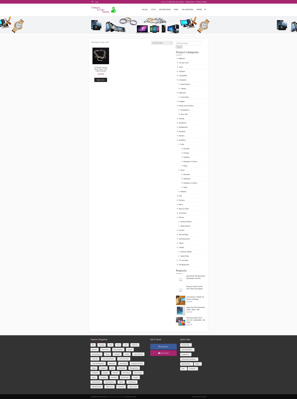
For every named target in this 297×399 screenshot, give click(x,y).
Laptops (183, 88)
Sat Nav (181, 230)
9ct (93, 345)
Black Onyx (105, 349)
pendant (114, 377)
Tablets (181, 247)
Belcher (94, 349)
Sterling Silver (109, 382)
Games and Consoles (186, 106)
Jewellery (182, 140)
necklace (103, 377)
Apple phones (185, 226)
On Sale (145, 10)
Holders (181, 136)
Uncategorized (184, 265)
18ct (118, 345)
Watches (183, 192)
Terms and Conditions (188, 359)
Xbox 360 (184, 114)
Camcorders (185, 97)
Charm (127, 354)
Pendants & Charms (190, 161)
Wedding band (96, 387)
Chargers (182, 71)
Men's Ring (126, 373)
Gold (182, 144)
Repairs (199, 10)
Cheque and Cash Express (115, 396)
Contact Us (185, 354)
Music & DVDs (184, 209)
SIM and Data (183, 234)
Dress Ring (123, 363)
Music (181, 204)
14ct (110, 345)
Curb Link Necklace (98, 363)
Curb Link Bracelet (108, 359)
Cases (181, 67)
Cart (183, 369)
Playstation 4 (185, 110)
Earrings (186, 153)
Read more (101, 80)
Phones (181, 217)
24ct (125, 345)
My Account (185, 345)
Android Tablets (186, 252)
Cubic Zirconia (138, 354)
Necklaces (187, 179)
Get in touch (164, 353)
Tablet (181, 243)
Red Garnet (124, 377)
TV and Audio (183, 260)
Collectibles (183, 76)
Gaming (181, 118)
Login (96, 2)
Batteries (182, 58)
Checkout (192, 369)
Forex (176, 10)
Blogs (197, 364)
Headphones (183, 127)
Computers (182, 80)
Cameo (130, 349)
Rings (185, 166)
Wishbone (121, 387)
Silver (183, 170)
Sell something (187, 10)
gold (112, 368)
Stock (153, 10)
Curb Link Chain (124, 359)
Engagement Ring (137, 363)
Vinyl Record (132, 382)
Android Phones (186, 222)
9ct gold (101, 345)
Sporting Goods (184, 239)
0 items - (165, 2)
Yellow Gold (133, 387)
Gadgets (182, 101)
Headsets (182, 131)
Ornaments (182, 213)
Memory (182, 200)
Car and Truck (183, 63)
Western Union (165, 10)
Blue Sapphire (118, 349)
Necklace (187, 157)
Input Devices (185, 84)
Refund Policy (186, 364)
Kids (180, 196)
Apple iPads (185, 256)
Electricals (182, 93)
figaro (94, 368)
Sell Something (187, 349)
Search (179, 47)
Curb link (95, 359)
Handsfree (182, 123)
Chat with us (164, 347)
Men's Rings (138, 373)
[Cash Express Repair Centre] (103, 9)
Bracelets (187, 174)
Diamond (112, 363)
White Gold (109, 387)
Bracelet (186, 149)
